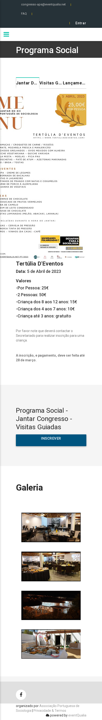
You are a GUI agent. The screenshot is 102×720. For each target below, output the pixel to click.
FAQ (24, 13)
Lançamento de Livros (74, 82)
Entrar (80, 23)
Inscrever (51, 438)
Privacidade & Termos (49, 710)
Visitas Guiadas (51, 82)
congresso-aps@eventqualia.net (43, 4)
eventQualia (77, 715)
